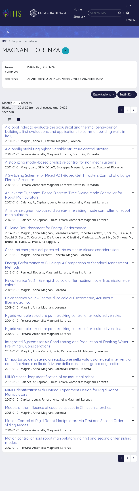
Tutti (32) (126, 94)
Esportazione (102, 94)
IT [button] (127, 6)
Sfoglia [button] (78, 17)
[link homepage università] (48, 13)
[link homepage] (13, 13)
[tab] (9, 119)
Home (77, 9)
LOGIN (130, 20)
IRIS (4, 41)
